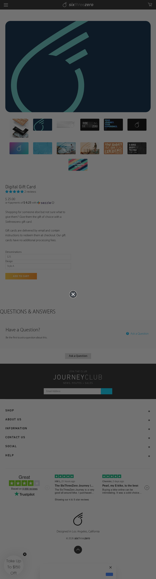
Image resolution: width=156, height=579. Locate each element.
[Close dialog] (73, 294)
